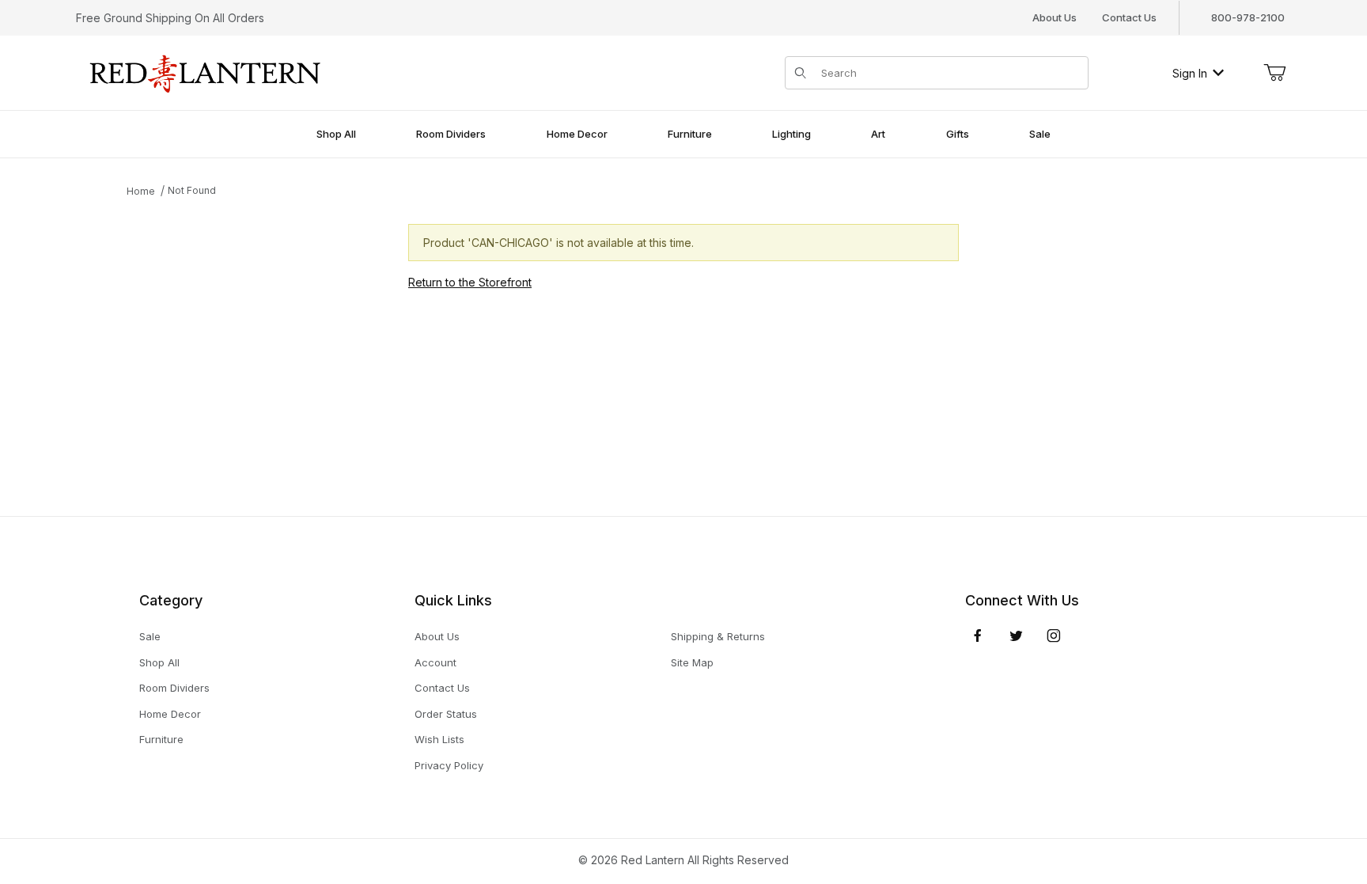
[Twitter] (1016, 635)
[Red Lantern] (205, 71)
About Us (1054, 17)
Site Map (692, 662)
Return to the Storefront (470, 282)
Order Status (446, 714)
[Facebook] (977, 635)
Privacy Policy (449, 765)
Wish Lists (439, 739)
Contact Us (1129, 17)
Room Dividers (174, 687)
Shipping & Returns (718, 636)
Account (435, 662)
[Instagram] (1053, 635)
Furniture (161, 739)
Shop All (159, 662)
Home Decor (170, 714)
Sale (150, 636)
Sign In (1189, 73)
